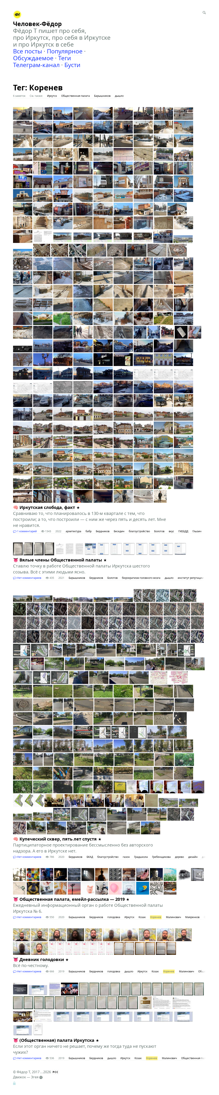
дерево (179, 857)
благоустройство (139, 531)
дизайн (193, 857)
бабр (89, 531)
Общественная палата (75, 96)
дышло (119, 96)
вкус (171, 531)
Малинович (173, 917)
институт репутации (191, 578)
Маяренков (192, 917)
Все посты (27, 51)
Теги (64, 58)
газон (126, 857)
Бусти (72, 65)
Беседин (119, 531)
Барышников (102, 96)
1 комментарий (26, 531)
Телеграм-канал (36, 65)
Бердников (103, 531)
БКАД (90, 857)
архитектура (73, 531)
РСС (55, 1072)
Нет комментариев (28, 578)
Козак (142, 917)
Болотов (159, 531)
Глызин (197, 531)
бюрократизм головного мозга (141, 578)
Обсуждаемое (33, 58)
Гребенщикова (161, 857)
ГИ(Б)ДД (183, 531)
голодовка (113, 917)
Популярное (65, 51)
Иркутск (52, 96)
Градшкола (141, 857)
